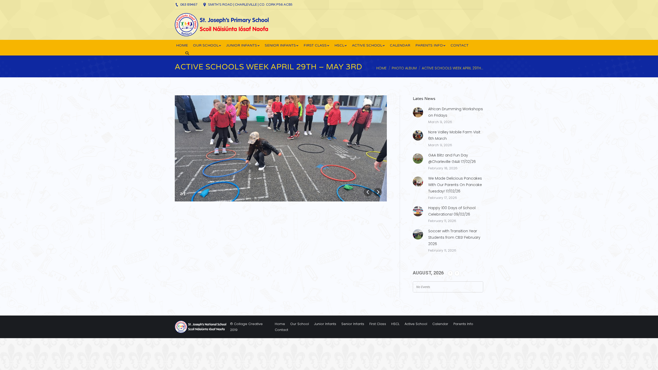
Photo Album (404, 68)
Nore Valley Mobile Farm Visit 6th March (454, 135)
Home (381, 68)
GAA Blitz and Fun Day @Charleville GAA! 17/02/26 (452, 158)
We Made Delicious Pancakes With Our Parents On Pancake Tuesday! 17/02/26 (455, 185)
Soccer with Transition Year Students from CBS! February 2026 (454, 237)
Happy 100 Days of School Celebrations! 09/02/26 (452, 211)
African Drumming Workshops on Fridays (455, 112)
